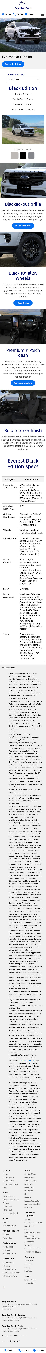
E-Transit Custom (10, 1276)
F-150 (5, 1187)
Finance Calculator (32, 1201)
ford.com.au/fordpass (27, 1061)
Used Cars (28, 1191)
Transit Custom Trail (11, 1200)
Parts (26, 1229)
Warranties (28, 1245)
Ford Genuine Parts (32, 1233)
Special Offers (30, 1174)
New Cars (28, 1184)
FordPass (28, 1271)
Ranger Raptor (8, 1177)
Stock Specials (30, 1181)
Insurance (28, 1207)
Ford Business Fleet (32, 1204)
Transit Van (7, 1206)
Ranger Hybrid (8, 1181)
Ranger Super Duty (10, 1184)
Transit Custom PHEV (11, 1272)
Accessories (29, 1242)
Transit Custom (9, 1196)
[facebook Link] (4, 1288)
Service (27, 1219)
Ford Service (29, 1226)
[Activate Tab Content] (14, 156)
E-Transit (6, 1266)
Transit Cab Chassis (11, 1213)
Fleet (26, 1194)
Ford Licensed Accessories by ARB (32, 1237)
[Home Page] (23, 3)
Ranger (5, 1174)
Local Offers (29, 1177)
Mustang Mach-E (9, 1225)
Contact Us (29, 1261)
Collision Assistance (32, 1252)
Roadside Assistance (33, 1248)
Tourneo (6, 1203)
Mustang (6, 1250)
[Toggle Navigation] (42, 14)
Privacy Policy (29, 1280)
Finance (27, 1197)
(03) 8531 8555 (13, 1307)
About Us (28, 1264)
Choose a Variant (15, 74)
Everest (6, 1222)
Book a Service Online (33, 1223)
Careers (27, 1267)
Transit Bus (7, 1210)
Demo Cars (28, 1187)
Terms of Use (30, 1283)
